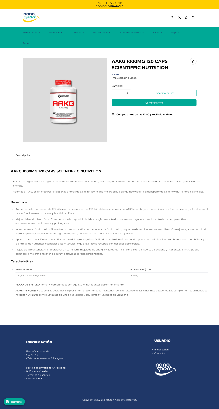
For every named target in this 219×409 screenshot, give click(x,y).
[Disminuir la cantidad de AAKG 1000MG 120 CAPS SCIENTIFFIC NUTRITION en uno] (115, 93)
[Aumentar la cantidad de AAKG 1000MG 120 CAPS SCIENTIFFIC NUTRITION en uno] (127, 93)
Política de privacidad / (39, 367)
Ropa (174, 32)
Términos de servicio (38, 375)
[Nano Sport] (31, 17)
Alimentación (29, 32)
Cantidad (117, 85)
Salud (156, 32)
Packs (25, 43)
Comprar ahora (154, 102)
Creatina (76, 32)
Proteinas (54, 32)
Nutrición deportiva (130, 32)
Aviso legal (59, 367)
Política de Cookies (37, 371)
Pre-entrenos (100, 32)
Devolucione (33, 378)
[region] (109, 4)
